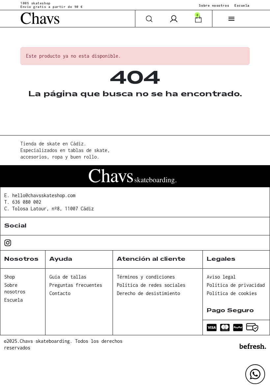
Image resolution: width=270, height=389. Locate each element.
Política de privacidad (236, 285)
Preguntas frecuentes (75, 285)
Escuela (242, 5)
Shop (9, 277)
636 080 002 (26, 202)
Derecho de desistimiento (148, 293)
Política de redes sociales (151, 285)
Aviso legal (221, 277)
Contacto (59, 293)
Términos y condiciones (146, 277)
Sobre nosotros (214, 5)
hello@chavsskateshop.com (43, 195)
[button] (231, 19)
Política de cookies (232, 293)
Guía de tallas (67, 277)
